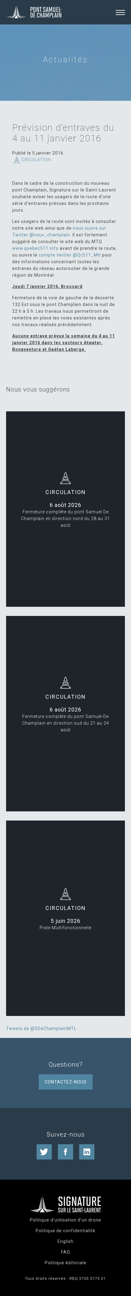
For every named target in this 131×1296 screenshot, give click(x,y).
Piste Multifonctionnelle (65, 927)
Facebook (65, 1151)
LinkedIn (86, 1151)
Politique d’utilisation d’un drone (65, 1220)
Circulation (36, 159)
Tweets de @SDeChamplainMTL (41, 1028)
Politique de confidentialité (65, 1230)
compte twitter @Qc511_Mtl (70, 255)
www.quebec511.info (35, 248)
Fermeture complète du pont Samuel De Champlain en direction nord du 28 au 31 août (65, 518)
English (65, 1241)
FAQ (65, 1252)
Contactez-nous (66, 1081)
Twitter (44, 1151)
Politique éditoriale (66, 1262)
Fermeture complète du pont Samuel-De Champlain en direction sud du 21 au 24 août (65, 723)
